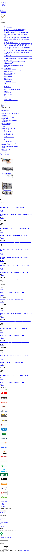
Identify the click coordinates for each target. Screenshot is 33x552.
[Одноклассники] (1, 389)
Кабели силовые (6, 66)
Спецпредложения (4, 1)
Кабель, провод (4, 25)
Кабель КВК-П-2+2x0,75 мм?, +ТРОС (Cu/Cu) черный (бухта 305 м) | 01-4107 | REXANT (15, 348)
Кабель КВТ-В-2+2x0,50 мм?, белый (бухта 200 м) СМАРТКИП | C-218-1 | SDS (14, 285)
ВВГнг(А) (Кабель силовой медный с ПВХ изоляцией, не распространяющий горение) (16, 33)
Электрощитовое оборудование (6, 101)
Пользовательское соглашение (4, 522)
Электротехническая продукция (6, 68)
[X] (4, 389)
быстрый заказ (2, 210)
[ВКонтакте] (0, 389)
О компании (3, 500)
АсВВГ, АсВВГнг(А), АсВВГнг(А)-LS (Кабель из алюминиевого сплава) (14, 30)
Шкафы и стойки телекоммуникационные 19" (10, 143)
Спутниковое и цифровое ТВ (8, 141)
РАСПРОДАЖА (6, 83)
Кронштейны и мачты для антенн (8, 134)
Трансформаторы (6, 88)
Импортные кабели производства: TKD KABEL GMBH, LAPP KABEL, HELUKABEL (15, 67)
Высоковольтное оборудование (6, 114)
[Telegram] (3, 389)
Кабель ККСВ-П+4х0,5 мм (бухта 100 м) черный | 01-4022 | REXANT (12, 362)
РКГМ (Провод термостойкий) (8, 63)
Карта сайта (2, 526)
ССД (4, 142)
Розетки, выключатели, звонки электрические (10, 85)
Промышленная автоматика (7, 81)
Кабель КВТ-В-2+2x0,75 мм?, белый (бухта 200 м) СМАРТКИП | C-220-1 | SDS (14, 279)
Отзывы (3, 505)
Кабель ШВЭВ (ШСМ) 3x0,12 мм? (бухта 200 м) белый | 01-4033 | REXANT (13, 328)
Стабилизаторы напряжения (7, 87)
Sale (4, 26)
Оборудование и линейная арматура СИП (7, 122)
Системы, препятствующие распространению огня (11, 100)
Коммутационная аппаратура (8, 76)
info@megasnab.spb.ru (3, 537)
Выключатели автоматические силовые (9, 71)
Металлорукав (5, 98)
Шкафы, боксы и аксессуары (7, 92)
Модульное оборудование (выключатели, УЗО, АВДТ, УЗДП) (10, 120)
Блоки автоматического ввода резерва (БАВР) (10, 69)
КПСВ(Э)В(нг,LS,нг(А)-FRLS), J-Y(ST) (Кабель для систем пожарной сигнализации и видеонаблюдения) (18, 50)
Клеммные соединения (7, 75)
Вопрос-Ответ (2, 519)
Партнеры (3, 5)
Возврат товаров (2, 518)
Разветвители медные (6, 138)
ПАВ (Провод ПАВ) (6, 53)
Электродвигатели (4, 150)
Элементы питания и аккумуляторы (8, 94)
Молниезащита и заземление (7, 99)
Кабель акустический (6, 130)
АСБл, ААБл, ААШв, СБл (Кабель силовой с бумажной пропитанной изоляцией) (15, 29)
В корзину (1, 211)
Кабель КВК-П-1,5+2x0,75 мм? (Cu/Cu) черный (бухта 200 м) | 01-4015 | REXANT (14, 342)
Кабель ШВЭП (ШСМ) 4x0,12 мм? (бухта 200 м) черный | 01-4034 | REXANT (13, 235)
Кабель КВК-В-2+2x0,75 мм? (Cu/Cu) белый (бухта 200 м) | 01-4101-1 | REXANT (14, 272)
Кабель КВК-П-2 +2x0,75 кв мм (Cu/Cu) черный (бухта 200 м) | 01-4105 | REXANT (14, 265)
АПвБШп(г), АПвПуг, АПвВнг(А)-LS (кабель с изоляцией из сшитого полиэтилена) (15, 28)
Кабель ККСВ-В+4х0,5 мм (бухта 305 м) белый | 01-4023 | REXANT (12, 292)
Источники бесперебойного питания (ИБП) (8, 117)
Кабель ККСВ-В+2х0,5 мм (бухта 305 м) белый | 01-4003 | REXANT (12, 382)
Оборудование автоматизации (8, 79)
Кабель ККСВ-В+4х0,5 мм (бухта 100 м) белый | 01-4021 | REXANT (12, 207)
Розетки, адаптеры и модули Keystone (9, 140)
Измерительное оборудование (8, 74)
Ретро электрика (6, 95)
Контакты (3, 6)
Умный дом (3, 147)
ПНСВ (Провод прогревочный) (8, 55)
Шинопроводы (6, 91)
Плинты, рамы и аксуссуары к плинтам (9, 137)
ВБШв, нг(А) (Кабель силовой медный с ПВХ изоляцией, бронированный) (14, 31)
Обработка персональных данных (5, 523)
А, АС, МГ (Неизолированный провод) (9, 27)
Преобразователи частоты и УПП (8, 80)
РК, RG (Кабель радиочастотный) (8, 62)
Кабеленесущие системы (3, 153)
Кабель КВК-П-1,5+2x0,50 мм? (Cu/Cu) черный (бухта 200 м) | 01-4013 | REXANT (14, 228)
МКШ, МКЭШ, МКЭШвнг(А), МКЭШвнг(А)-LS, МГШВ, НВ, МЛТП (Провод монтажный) (16, 52)
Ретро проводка (4, 127)
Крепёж (5, 97)
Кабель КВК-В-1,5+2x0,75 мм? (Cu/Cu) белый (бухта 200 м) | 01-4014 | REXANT (14, 355)
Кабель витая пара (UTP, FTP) (8, 131)
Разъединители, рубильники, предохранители (10, 82)
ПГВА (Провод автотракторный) (8, 54)
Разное (4, 139)
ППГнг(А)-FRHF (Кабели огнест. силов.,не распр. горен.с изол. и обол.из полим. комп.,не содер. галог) (18, 56)
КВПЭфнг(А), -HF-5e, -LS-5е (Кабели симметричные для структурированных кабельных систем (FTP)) (18, 43)
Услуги (3, 503)
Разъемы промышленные (5, 125)
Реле (4, 84)
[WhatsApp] (6, 389)
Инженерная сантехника (3, 155)
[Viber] (5, 389)
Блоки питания (4, 112)
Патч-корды (5, 135)
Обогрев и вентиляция (7, 78)
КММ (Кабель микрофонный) (8, 46)
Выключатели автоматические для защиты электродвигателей (12, 70)
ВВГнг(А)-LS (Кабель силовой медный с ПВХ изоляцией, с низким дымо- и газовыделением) (16, 37)
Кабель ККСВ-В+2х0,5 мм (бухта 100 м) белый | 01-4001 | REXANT (12, 335)
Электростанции (6, 93)
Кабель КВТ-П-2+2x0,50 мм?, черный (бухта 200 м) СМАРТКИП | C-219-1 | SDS (14, 375)
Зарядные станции (6, 72)
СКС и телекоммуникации (7, 86)
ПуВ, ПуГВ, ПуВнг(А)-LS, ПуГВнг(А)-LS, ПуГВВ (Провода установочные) (14, 61)
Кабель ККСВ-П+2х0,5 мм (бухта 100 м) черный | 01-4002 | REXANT (12, 299)
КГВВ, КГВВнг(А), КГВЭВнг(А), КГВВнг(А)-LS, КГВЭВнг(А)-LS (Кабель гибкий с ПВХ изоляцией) (18, 44)
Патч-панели (5, 136)
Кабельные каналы (6, 96)
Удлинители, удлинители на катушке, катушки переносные (12, 89)
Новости (3, 4)
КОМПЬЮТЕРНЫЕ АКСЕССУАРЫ (9, 133)
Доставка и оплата (4, 2)
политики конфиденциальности (24, 550)
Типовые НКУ (6, 102)
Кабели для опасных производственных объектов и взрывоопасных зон (13, 65)
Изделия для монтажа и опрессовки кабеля (9, 73)
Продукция (1, 201)
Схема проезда (2, 23)
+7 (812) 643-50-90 (8, 537)
